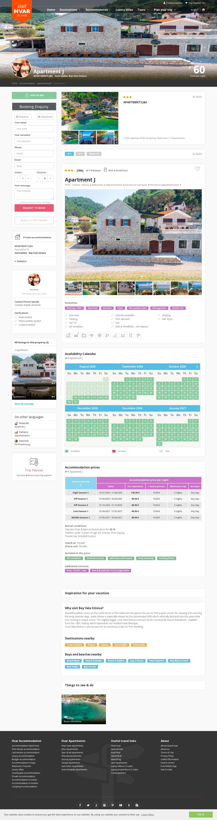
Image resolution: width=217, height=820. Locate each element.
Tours (141, 10)
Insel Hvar (116, 752)
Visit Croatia (166, 769)
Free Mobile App (169, 766)
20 (114, 393)
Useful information (170, 759)
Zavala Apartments (71, 762)
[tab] (34, 379)
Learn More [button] (147, 814)
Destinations (69, 10)
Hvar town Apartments (72, 745)
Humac (104, 644)
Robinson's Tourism (21, 766)
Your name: (21, 122)
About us (165, 749)
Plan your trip (163, 10)
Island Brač (116, 755)
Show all (94, 153)
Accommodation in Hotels (24, 779)
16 (133, 388)
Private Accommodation (23, 776)
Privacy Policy (167, 755)
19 (151, 388)
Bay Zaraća (90, 666)
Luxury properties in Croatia (124, 769)
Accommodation (97, 10)
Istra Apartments (119, 762)
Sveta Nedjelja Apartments (74, 769)
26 (88, 397)
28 (100, 397)
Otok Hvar (116, 745)
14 (121, 388)
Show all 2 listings (24, 403)
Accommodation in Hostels (25, 783)
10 (140, 384)
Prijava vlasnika (174, 2)
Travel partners (118, 773)
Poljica (91, 644)
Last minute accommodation (25, 752)
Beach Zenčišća (116, 660)
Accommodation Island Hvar (25, 745)
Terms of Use (167, 752)
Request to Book (34, 207)
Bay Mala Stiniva (179, 660)
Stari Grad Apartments (72, 752)
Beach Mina (73, 660)
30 (69, 402)
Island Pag (116, 759)
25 (82, 397)
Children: (41, 172)
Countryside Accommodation (26, 773)
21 (121, 393)
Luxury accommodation (23, 755)
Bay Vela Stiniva (77, 75)
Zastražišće (61, 75)
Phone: (18, 147)
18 (145, 388)
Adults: (18, 172)
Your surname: (23, 135)
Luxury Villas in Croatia (122, 766)
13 (114, 388)
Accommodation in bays (23, 762)
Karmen (34, 289)
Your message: (23, 185)
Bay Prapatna (156, 660)
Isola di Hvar (117, 749)
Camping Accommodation (24, 786)
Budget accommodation (23, 759)
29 (106, 397)
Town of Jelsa (74, 644)
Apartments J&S (44, 83)
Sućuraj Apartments (71, 759)
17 (140, 388)
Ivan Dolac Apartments (72, 766)
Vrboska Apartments (71, 755)
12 (151, 384)
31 (75, 402)
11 (145, 384)
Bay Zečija (72, 666)
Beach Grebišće (93, 660)
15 (127, 388)
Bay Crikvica (136, 660)
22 (127, 393)
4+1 (69, 153)
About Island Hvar (169, 745)
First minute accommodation (26, 749)
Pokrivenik (139, 644)
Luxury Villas (124, 10)
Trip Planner (196, 2)
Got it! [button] (201, 814)
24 (75, 397)
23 (133, 393)
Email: (18, 159)
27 (94, 397)
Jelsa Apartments (70, 749)
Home (51, 10)
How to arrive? (168, 762)
